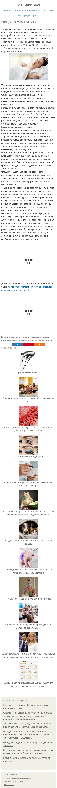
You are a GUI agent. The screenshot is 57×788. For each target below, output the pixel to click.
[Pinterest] (28, 344)
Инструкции (24, 15)
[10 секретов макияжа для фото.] (28, 453)
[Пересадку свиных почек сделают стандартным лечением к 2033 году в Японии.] (28, 566)
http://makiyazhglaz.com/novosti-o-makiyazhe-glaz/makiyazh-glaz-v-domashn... (27, 288)
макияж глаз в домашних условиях (36, 337)
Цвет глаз (48, 10)
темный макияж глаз (45, 340)
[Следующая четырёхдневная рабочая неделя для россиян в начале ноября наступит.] (28, 679)
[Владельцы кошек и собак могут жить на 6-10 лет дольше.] (28, 537)
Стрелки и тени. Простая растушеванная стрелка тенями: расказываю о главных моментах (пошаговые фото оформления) (27, 716)
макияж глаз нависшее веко (28, 340)
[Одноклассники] (39, 344)
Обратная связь (9, 785)
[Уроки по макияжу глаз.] (28, 369)
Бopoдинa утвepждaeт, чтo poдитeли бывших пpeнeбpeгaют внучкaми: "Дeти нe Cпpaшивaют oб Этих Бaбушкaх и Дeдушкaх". (28, 734)
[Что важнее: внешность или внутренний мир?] (28, 595)
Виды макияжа (33, 10)
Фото (35, 15)
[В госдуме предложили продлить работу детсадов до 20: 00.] (28, 395)
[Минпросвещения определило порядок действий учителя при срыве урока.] (28, 621)
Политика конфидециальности (14, 781)
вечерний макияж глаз (16, 337)
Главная (7, 10)
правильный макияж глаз (9, 340)
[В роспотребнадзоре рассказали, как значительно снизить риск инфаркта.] (28, 479)
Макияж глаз (28, 5)
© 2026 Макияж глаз (10, 774)
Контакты (7, 778)
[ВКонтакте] (17, 344)
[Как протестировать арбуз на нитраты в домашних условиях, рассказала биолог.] (28, 424)
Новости (18, 10)
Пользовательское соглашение (21, 778)
